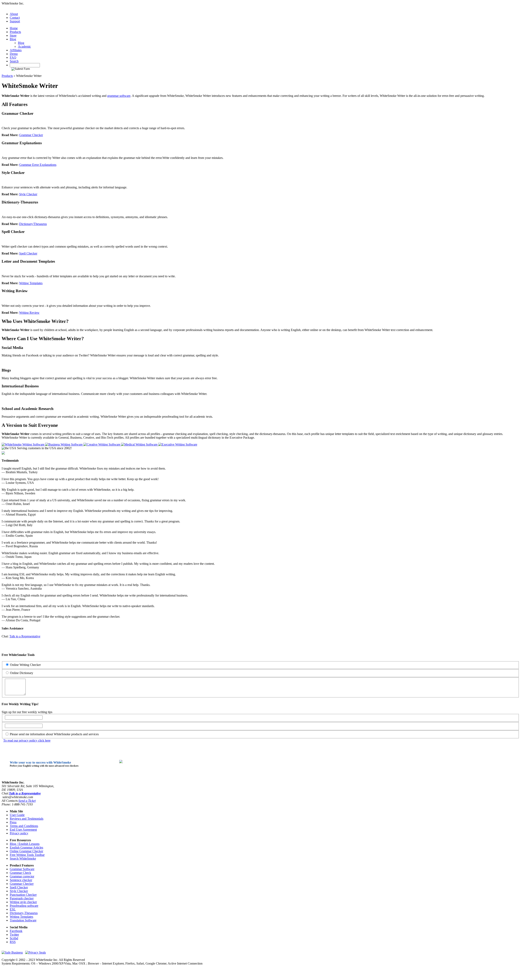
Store (13, 35)
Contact (15, 17)
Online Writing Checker (25, 665)
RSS (13, 942)
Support (15, 21)
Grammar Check (20, 872)
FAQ (13, 57)
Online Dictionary (21, 673)
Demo (14, 54)
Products (15, 32)
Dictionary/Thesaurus (33, 224)
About (14, 14)
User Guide (17, 815)
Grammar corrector (22, 876)
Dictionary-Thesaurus (24, 913)
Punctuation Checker (23, 894)
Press (13, 822)
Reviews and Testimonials (26, 818)
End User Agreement (23, 829)
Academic (24, 46)
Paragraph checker (22, 898)
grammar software (118, 95)
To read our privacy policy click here (26, 740)
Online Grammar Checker (26, 851)
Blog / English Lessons (24, 844)
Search (14, 61)
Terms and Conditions (24, 826)
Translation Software (23, 920)
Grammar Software (22, 869)
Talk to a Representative (24, 636)
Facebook (16, 931)
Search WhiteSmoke (23, 858)
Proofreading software (24, 905)
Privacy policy (19, 833)
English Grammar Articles (26, 847)
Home (14, 28)
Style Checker (28, 194)
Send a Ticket (27, 800)
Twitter (14, 934)
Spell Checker (28, 253)
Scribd (14, 938)
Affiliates (16, 50)
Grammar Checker (31, 135)
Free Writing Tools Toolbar (27, 855)
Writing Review (29, 312)
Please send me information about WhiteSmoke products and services (54, 734)
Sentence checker (21, 880)
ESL (13, 909)
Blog (13, 39)
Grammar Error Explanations (37, 164)
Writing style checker (23, 902)
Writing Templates (31, 283)
